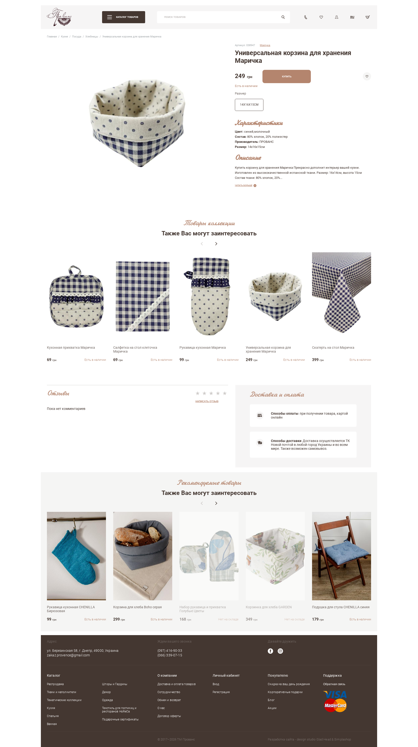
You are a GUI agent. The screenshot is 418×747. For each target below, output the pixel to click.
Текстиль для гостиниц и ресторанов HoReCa (119, 709)
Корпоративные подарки (285, 692)
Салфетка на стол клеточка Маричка (135, 349)
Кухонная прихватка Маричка (71, 347)
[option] (76, 307)
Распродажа (55, 684)
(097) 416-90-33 (169, 651)
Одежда (107, 700)
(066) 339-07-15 (169, 655)
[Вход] (336, 17)
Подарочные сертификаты (120, 719)
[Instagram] (280, 651)
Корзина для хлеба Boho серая (137, 607)
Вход (216, 684)
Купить (286, 76)
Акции (272, 708)
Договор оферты (169, 716)
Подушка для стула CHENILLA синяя (341, 607)
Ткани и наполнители (61, 692)
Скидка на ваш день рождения (289, 684)
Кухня (51, 708)
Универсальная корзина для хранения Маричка (268, 349)
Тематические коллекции (64, 700)
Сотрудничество (168, 692)
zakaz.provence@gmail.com (68, 655)
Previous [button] (201, 243)
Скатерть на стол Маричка (333, 347)
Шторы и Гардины (114, 684)
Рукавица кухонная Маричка (202, 347)
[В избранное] (367, 76)
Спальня (53, 716)
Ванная (52, 724)
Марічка (265, 45)
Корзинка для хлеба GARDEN (269, 607)
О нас (161, 708)
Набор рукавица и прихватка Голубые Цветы (202, 609)
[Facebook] (270, 651)
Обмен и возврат (169, 700)
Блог (271, 700)
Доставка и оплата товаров (176, 684)
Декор (106, 692)
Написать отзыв (206, 401)
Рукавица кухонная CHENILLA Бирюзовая (71, 609)
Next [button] (216, 243)
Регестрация (221, 692)
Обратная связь (334, 684)
